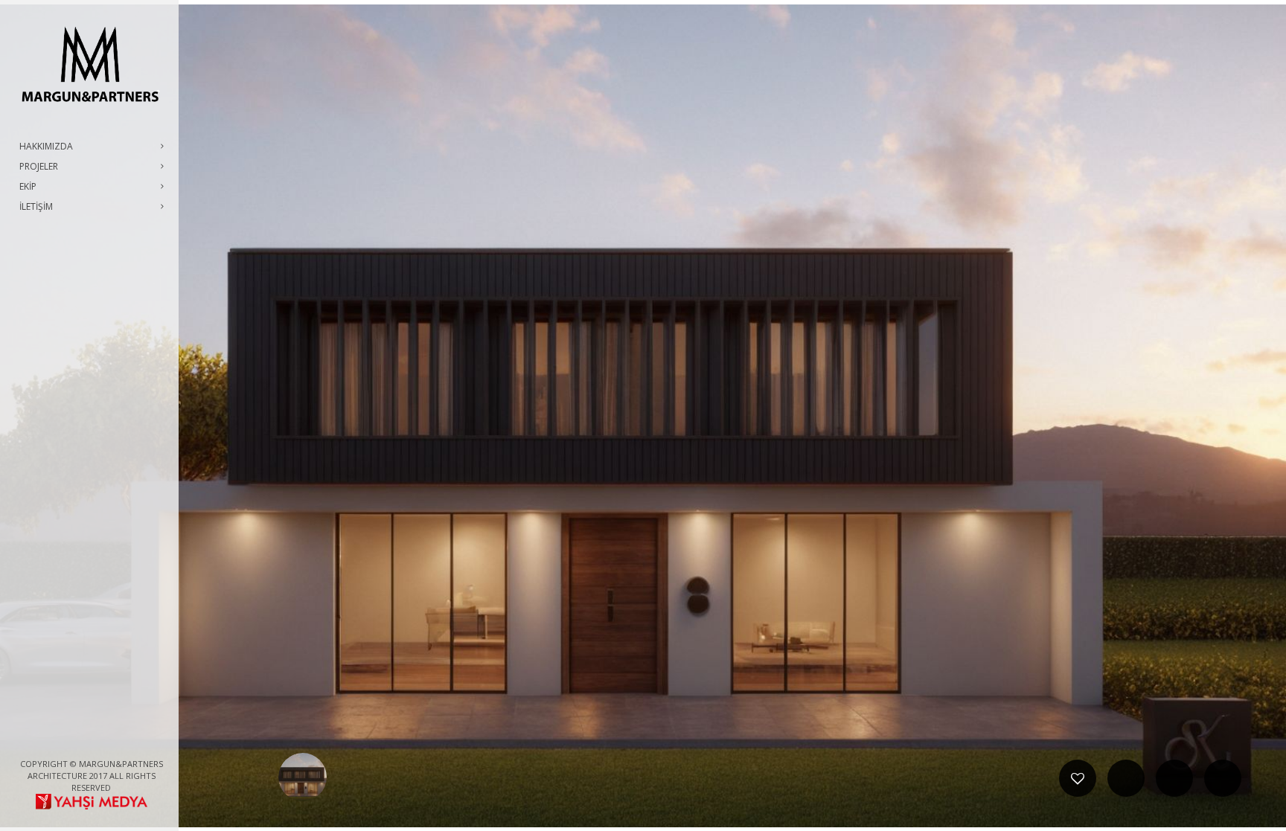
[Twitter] (79, 738)
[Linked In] (127, 738)
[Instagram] (103, 738)
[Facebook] (55, 738)
